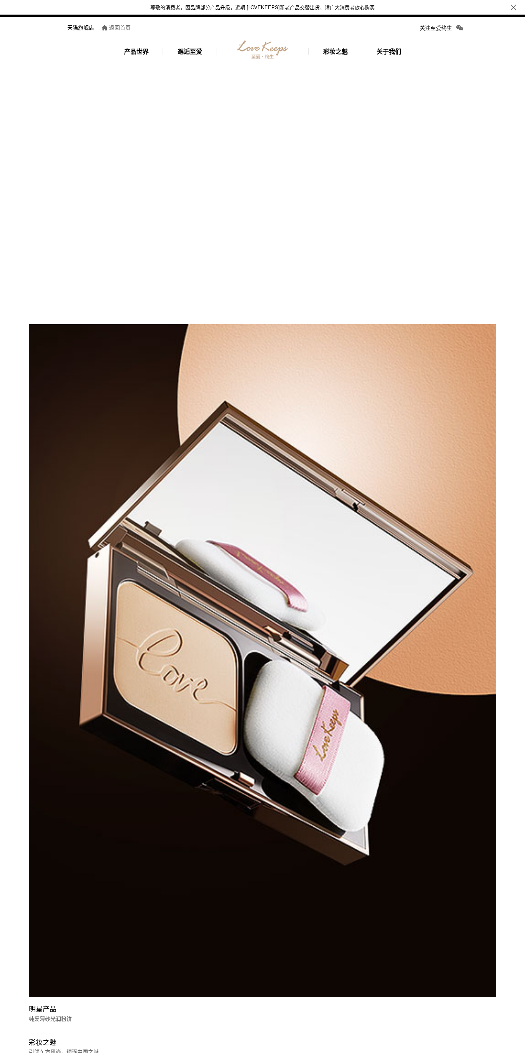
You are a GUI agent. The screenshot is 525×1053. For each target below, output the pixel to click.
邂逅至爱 (190, 51)
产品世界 (136, 51)
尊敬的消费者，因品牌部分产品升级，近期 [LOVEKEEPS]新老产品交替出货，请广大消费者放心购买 (262, 7)
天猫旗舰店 (80, 27)
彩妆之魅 (335, 51)
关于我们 (389, 51)
